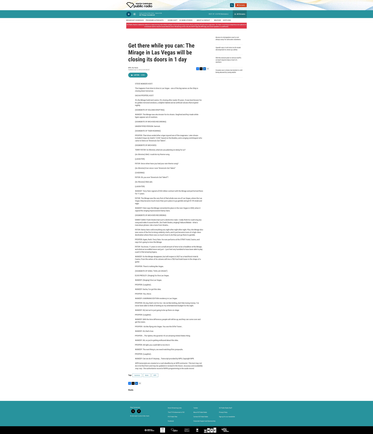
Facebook (171, 421)
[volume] (134, 14)
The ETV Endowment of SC (176, 412)
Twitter (195, 408)
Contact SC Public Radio (200, 416)
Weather (217, 20)
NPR (155, 375)
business (137, 375)
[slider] (137, 14)
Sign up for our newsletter (227, 416)
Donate (242, 5)
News (147, 375)
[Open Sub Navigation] (165, 20)
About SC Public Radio (200, 412)
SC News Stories (186, 20)
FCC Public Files (172, 416)
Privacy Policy (223, 412)
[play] (128, 14)
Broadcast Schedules (135, 20)
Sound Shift (172, 20)
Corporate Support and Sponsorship (204, 421)
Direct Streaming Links (175, 408)
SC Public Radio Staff (225, 408)
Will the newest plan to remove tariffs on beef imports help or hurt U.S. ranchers (228, 60)
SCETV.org (227, 20)
